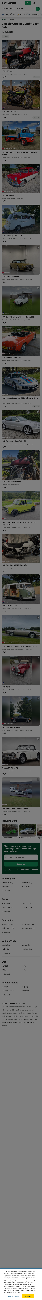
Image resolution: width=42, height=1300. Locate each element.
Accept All (28, 1296)
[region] (21, 1284)
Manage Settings (13, 1296)
